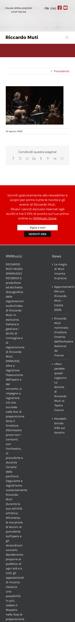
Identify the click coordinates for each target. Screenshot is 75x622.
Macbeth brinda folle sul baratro (60, 425)
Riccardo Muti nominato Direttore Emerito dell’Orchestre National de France (60, 337)
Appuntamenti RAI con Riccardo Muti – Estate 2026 (60, 298)
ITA (47, 8)
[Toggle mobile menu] (67, 37)
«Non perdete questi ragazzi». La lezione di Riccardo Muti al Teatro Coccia (60, 387)
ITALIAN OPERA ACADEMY (18, 8)
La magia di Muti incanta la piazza (60, 271)
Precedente (61, 71)
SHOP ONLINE (18, 11)
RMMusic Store (45, 218)
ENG (53, 8)
